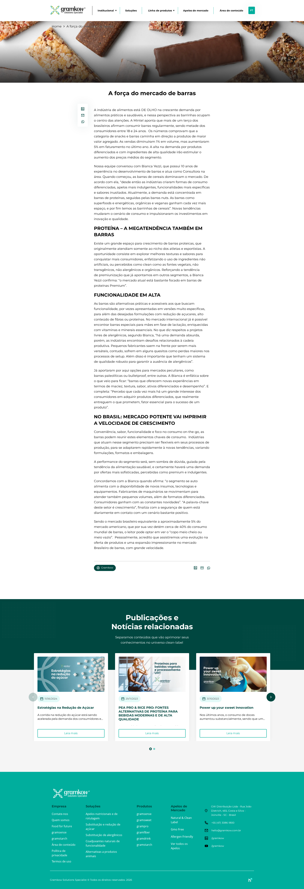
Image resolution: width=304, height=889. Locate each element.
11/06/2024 (51, 698)
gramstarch (59, 838)
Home (57, 26)
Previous (33, 697)
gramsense (59, 832)
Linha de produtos (160, 10)
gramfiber (143, 832)
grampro (142, 826)
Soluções (131, 10)
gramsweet (144, 820)
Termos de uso (61, 861)
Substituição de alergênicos (104, 835)
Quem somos (60, 820)
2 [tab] (154, 749)
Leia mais (71, 733)
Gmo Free (177, 829)
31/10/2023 (213, 698)
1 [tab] (150, 749)
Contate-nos (60, 814)
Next (271, 697)
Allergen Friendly (182, 837)
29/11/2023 (132, 698)
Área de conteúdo (231, 10)
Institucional (106, 10)
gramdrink (144, 838)
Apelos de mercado (195, 10)
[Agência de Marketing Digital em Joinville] (250, 880)
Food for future (62, 826)
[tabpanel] (71, 697)
